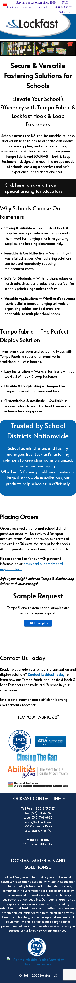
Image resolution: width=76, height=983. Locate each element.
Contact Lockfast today (46, 674)
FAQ (65, 2)
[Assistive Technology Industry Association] (51, 741)
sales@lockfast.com (38, 822)
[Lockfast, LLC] (38, 25)
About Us (44, 7)
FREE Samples (38, 623)
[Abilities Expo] (38, 770)
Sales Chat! (65, 12)
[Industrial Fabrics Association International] (38, 962)
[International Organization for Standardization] (20, 741)
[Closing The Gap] (37, 757)
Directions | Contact (19, 7)
